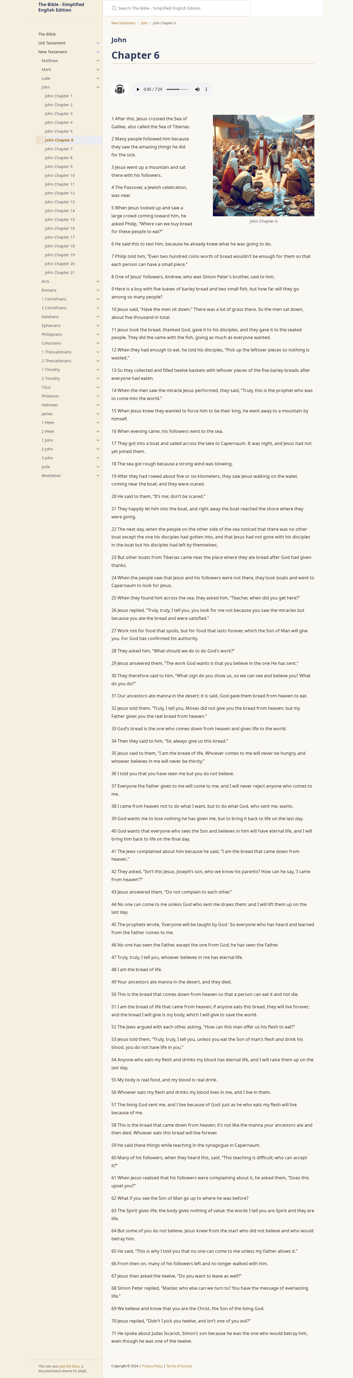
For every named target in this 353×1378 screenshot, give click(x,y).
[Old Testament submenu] (97, 43)
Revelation (51, 475)
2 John (47, 449)
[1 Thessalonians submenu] (97, 352)
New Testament (52, 51)
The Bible (47, 34)
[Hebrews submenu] (97, 405)
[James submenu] (97, 413)
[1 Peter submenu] (97, 422)
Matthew (50, 60)
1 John (47, 440)
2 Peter (48, 431)
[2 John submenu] (97, 449)
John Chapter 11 (60, 184)
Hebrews (50, 404)
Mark (46, 69)
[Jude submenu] (97, 466)
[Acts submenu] (97, 281)
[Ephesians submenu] (97, 325)
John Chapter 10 (60, 175)
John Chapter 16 (60, 228)
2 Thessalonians (56, 360)
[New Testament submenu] (97, 51)
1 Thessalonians (56, 352)
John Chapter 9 (59, 166)
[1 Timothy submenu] (97, 369)
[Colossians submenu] (97, 343)
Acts (45, 281)
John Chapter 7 (59, 148)
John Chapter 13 (60, 201)
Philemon (50, 396)
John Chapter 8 (59, 157)
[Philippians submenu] (97, 334)
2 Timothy (51, 378)
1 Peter (48, 422)
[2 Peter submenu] (97, 431)
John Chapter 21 (60, 272)
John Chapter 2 (59, 104)
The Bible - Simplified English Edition (61, 7)
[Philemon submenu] (97, 396)
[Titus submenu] (97, 387)
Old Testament (51, 43)
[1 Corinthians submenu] (97, 299)
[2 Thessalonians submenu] (97, 360)
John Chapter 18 (60, 246)
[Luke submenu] (97, 78)
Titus (46, 387)
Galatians (50, 316)
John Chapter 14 (60, 210)
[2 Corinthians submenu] (97, 307)
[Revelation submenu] (97, 475)
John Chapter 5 (59, 131)
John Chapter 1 (59, 95)
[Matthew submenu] (97, 60)
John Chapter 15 (60, 219)
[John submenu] (97, 87)
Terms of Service (179, 1366)
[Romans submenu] (97, 290)
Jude (46, 466)
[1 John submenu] (97, 440)
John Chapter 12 (60, 193)
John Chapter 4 (59, 122)
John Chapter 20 (60, 263)
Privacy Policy (152, 1366)
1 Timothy (51, 369)
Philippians (52, 334)
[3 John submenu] (97, 458)
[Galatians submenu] (97, 316)
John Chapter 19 (60, 254)
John (46, 87)
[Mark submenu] (97, 69)
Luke (46, 78)
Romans (49, 290)
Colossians (51, 343)
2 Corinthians (54, 307)
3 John (47, 457)
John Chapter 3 (59, 113)
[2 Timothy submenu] (97, 378)
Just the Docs (70, 1366)
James (47, 413)
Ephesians (51, 325)
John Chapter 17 (60, 237)
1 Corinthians (54, 299)
